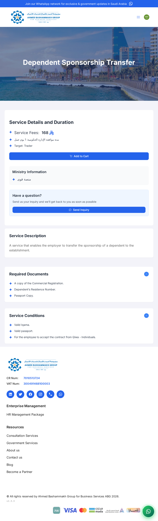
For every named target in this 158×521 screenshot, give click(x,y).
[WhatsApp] (60, 394)
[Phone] (50, 394)
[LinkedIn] (10, 394)
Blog (10, 465)
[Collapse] (146, 274)
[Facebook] (30, 394)
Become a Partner (19, 472)
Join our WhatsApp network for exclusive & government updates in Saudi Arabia (76, 3)
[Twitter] (20, 394)
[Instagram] (40, 394)
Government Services (22, 443)
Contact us (14, 457)
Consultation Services (22, 436)
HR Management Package (25, 414)
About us (13, 450)
